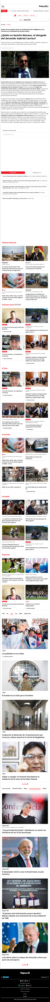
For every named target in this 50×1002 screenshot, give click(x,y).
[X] (24, 980)
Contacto (25, 993)
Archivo (25, 996)
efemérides (25, 15)
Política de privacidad (25, 991)
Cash (3, 613)
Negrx (25, 788)
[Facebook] (20, 980)
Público (44, 788)
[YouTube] (27, 980)
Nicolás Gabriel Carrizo (8, 134)
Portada (3, 24)
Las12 (11, 613)
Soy (16, 613)
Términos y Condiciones (25, 989)
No (7, 613)
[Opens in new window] (21, 985)
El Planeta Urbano (17, 788)
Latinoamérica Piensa (35, 788)
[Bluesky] (25, 980)
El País (9, 24)
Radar (20, 613)
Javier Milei (32, 15)
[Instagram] (22, 980)
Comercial (43, 977)
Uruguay (19, 15)
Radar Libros (27, 613)
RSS (48, 977)
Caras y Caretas (6, 788)
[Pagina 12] (44, 6)
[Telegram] (29, 980)
